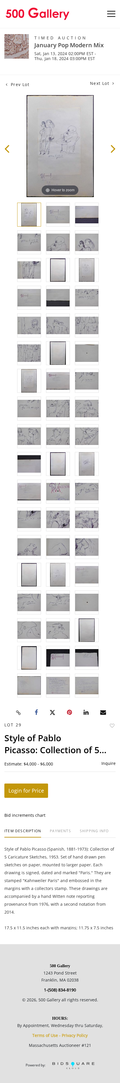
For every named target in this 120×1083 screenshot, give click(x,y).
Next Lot (100, 83)
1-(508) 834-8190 (60, 990)
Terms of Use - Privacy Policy (60, 1035)
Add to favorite (112, 725)
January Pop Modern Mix (69, 45)
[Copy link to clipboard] (18, 712)
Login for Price (26, 790)
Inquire (108, 763)
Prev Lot (19, 84)
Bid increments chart (24, 815)
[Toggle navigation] (111, 14)
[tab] (22, 833)
